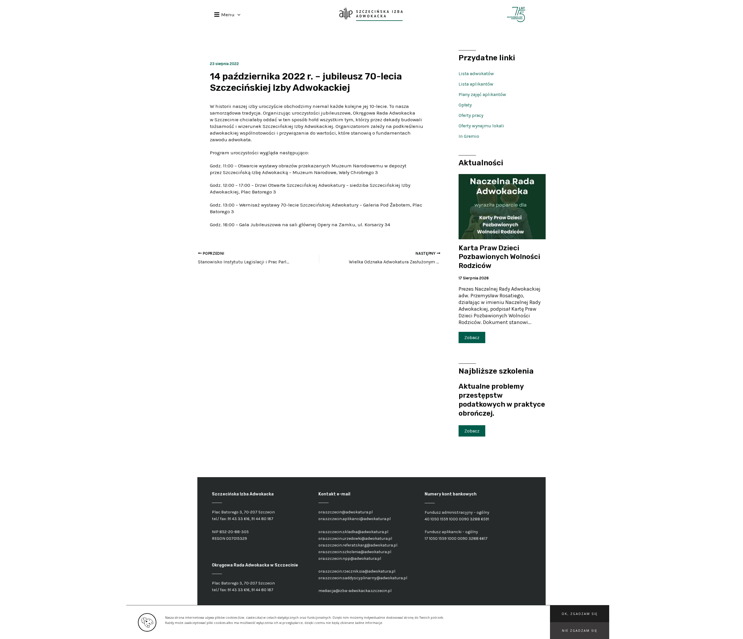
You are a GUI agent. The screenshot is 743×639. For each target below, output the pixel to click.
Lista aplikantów (476, 84)
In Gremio (469, 136)
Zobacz (471, 337)
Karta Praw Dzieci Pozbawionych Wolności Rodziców (499, 257)
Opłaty (465, 105)
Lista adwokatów (476, 73)
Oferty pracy (471, 115)
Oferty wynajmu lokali (481, 125)
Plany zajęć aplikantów (482, 94)
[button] (579, 613)
